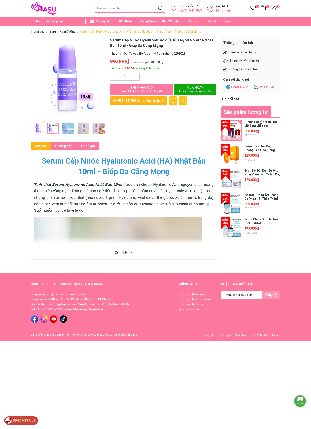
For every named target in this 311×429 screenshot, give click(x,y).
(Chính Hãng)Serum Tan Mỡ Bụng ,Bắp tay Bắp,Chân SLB (261, 125)
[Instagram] (44, 319)
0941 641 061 (190, 10)
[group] (68, 78)
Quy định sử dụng (190, 309)
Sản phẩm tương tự (245, 112)
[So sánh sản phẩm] (273, 8)
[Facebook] (34, 319)
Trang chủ (103, 21)
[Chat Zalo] (256, 87)
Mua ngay (196, 89)
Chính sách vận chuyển (194, 299)
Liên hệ (211, 21)
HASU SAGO (239, 86)
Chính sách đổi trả (191, 304)
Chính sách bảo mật (192, 294)
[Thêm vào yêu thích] (173, 100)
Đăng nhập (223, 10)
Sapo (134, 334)
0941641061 (267, 86)
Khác (227, 21)
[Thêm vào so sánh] (183, 100)
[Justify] (160, 8)
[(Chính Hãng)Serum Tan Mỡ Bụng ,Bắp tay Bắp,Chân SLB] (231, 130)
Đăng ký (271, 295)
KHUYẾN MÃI (171, 21)
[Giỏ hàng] (263, 8)
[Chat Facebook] (228, 87)
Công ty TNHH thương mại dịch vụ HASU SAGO (83, 334)
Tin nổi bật (230, 99)
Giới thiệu (125, 21)
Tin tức (193, 21)
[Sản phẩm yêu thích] (253, 8)
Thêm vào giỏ (142, 89)
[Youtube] (53, 319)
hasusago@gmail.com (90, 309)
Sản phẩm (147, 21)
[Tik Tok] (63, 319)
